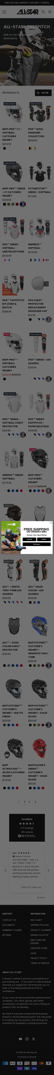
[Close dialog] (51, 523)
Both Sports (36, 544)
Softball (44, 539)
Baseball (29, 539)
